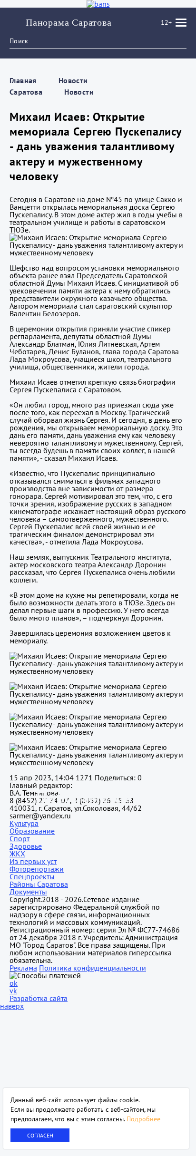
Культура (24, 823)
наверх (12, 1005)
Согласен (40, 1135)
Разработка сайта (39, 998)
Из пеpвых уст (33, 861)
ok (14, 983)
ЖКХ (17, 853)
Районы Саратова (39, 884)
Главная (23, 80)
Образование (32, 830)
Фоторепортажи (37, 869)
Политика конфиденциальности (92, 967)
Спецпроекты (32, 876)
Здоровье (26, 846)
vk (13, 990)
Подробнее (143, 1119)
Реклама (23, 967)
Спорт (19, 838)
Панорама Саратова (69, 22)
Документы (28, 891)
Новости (79, 92)
